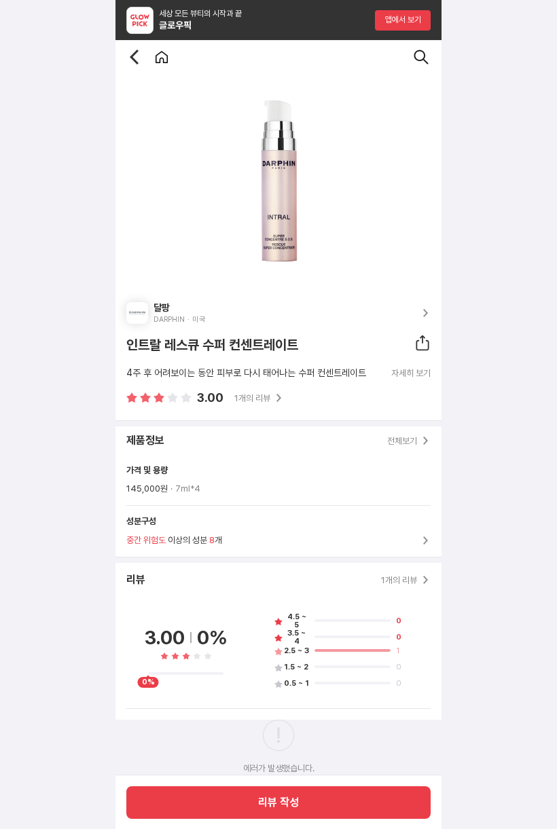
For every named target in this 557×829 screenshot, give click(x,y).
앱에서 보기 (403, 19)
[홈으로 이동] (162, 57)
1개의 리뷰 (252, 398)
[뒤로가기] (134, 57)
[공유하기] (422, 343)
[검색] (421, 57)
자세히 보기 (411, 373)
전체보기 (402, 441)
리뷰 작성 (278, 802)
